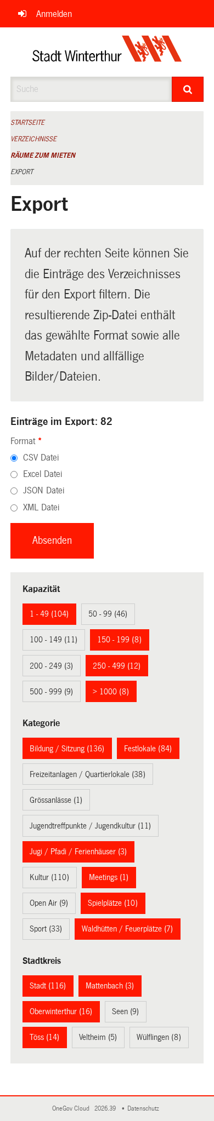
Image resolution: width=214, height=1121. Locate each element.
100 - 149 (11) (53, 639)
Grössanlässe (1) (56, 800)
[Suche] (188, 89)
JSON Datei (43, 490)
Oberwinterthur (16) (61, 1011)
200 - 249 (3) (51, 666)
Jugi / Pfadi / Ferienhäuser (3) (78, 851)
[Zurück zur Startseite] (107, 52)
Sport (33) (46, 928)
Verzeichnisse (33, 139)
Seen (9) (125, 1011)
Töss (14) (44, 1037)
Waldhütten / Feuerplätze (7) (127, 928)
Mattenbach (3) (110, 985)
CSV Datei (41, 457)
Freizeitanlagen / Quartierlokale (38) (87, 774)
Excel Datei (42, 474)
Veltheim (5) (98, 1037)
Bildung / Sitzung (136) (67, 748)
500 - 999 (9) (51, 691)
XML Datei (41, 507)
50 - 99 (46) (107, 614)
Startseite (27, 123)
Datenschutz (144, 1108)
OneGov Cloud (72, 1108)
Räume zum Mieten (42, 155)
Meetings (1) (108, 877)
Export (21, 172)
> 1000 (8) (111, 691)
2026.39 (106, 1108)
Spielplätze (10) (113, 903)
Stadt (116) (48, 985)
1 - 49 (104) (49, 614)
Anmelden (54, 14)
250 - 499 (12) (116, 666)
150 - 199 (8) (119, 639)
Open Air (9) (49, 903)
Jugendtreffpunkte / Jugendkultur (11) (90, 825)
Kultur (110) (49, 877)
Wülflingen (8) (159, 1037)
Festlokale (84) (148, 748)
